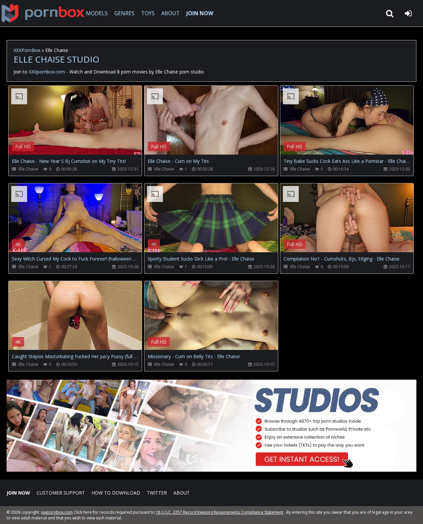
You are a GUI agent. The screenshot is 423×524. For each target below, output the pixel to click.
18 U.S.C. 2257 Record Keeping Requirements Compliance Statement (219, 512)
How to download (116, 493)
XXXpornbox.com (43, 13)
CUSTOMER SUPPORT (61, 493)
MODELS (97, 13)
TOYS (148, 13)
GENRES (124, 13)
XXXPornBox (27, 50)
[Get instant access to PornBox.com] (211, 470)
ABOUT (170, 13)
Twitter (157, 493)
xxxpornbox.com (57, 512)
